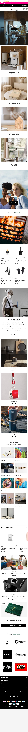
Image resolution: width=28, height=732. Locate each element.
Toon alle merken (16, 634)
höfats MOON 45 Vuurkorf (5, 261)
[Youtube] (17, 696)
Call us (7, 691)
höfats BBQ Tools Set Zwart (6, 281)
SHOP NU (14, 36)
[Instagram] (14, 696)
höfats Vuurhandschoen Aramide (20, 281)
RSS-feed (22, 706)
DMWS (17, 706)
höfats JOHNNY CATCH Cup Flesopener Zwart (20, 261)
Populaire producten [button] (7, 527)
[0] (26, 9)
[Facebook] (10, 696)
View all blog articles (14, 625)
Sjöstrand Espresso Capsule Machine (8, 549)
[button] (2, 9)
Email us (20, 691)
